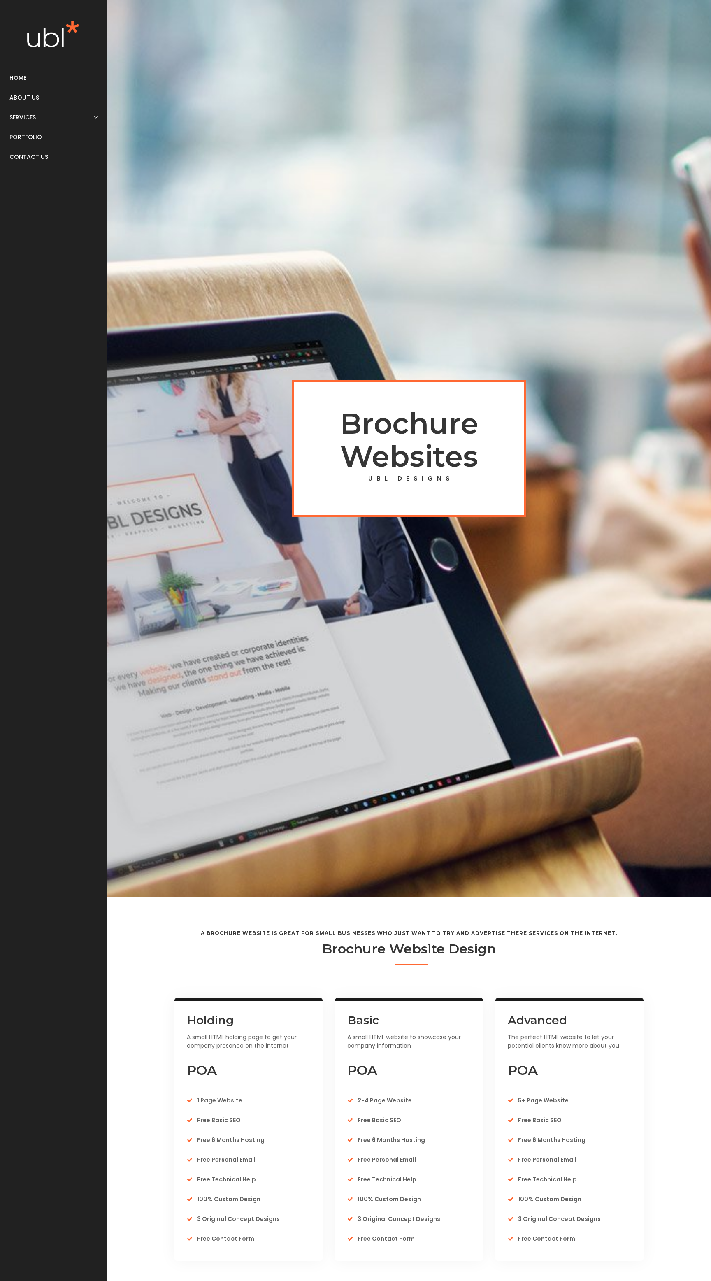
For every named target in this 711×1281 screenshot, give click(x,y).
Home (17, 78)
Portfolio (25, 137)
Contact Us (28, 157)
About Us (24, 97)
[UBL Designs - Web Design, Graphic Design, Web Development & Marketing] (53, 34)
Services (22, 117)
